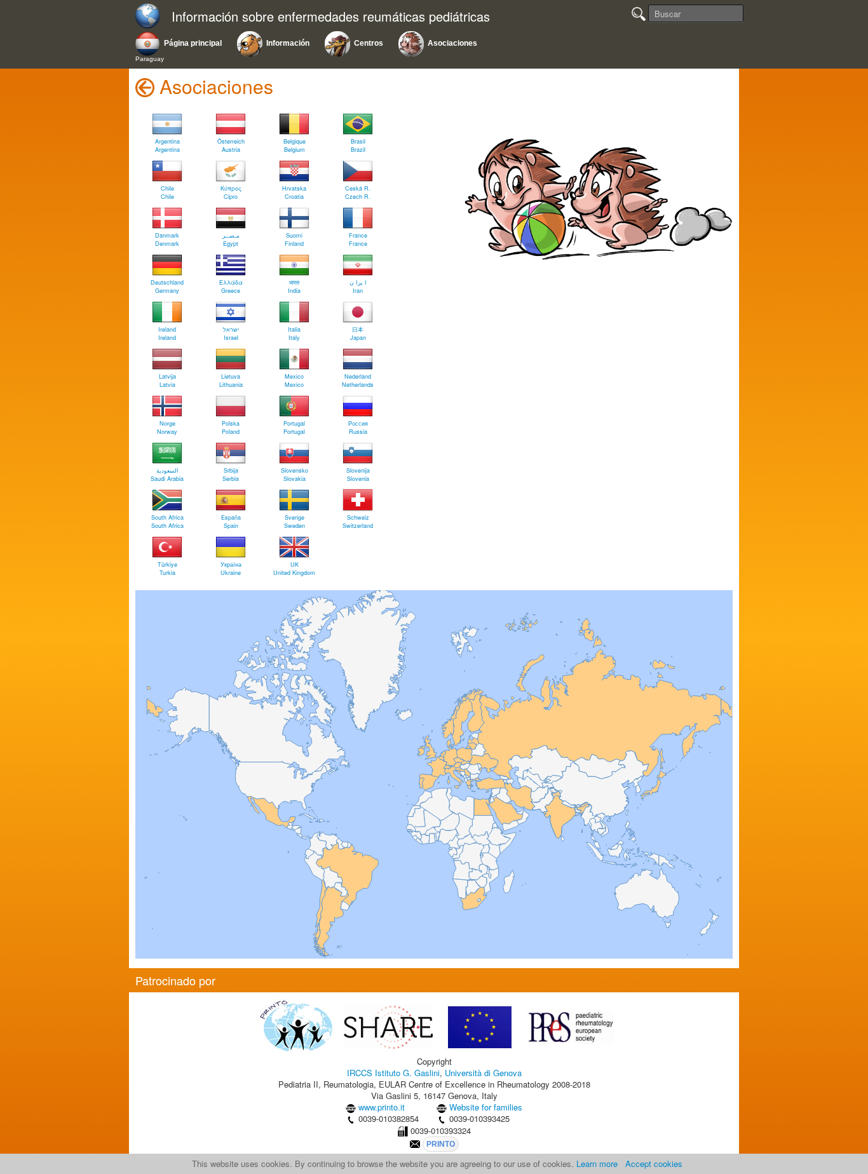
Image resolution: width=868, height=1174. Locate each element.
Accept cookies (653, 1163)
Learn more (597, 1163)
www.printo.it (381, 1107)
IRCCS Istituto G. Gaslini (393, 1073)
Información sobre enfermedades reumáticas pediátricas (331, 16)
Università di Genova (483, 1073)
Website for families (485, 1107)
